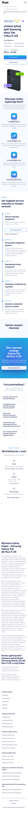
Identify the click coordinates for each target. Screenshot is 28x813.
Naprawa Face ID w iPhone (8, 748)
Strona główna (4, 6)
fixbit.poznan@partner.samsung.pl (14, 468)
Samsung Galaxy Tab (7, 723)
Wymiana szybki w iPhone (8, 735)
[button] (25, 2)
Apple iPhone (5, 701)
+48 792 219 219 (14, 483)
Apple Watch (5, 695)
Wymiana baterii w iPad (7, 762)
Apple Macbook (6, 698)
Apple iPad (4, 704)
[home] (4, 2)
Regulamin (14, 803)
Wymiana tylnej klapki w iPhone (9, 744)
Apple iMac (5, 708)
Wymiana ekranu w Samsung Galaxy (10, 776)
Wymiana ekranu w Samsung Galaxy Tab (11, 789)
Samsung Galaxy (6, 717)
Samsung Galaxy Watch (7, 726)
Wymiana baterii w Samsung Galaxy (10, 779)
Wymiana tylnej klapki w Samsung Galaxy (12, 772)
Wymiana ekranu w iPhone (8, 738)
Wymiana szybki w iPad (7, 756)
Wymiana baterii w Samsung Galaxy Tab (11, 792)
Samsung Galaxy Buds (7, 720)
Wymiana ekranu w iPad (8, 759)
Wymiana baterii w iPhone (8, 741)
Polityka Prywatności (14, 800)
